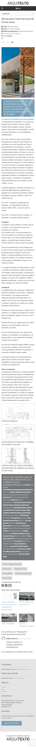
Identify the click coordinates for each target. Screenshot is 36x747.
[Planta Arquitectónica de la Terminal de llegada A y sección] (18, 432)
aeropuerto (6, 569)
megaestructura (20, 569)
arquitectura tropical (23, 573)
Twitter (3, 689)
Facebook (4, 687)
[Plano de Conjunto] (18, 411)
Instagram (4, 691)
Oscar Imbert (7, 573)
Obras (12, 33)
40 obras (6, 33)
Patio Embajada (8, 623)
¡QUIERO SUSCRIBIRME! (11, 723)
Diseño (18, 33)
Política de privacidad (18, 678)
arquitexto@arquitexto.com (24, 669)
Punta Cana (6, 578)
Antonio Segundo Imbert (11, 564)
